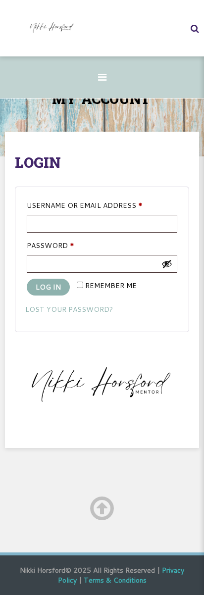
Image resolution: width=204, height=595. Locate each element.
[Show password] (166, 263)
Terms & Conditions (115, 580)
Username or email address (102, 205)
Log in (48, 287)
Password (68, 245)
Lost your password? (69, 309)
